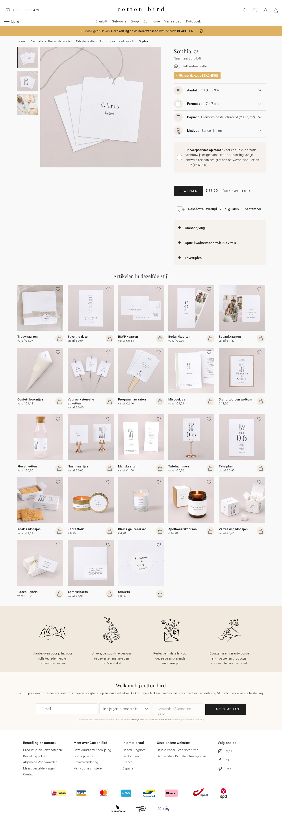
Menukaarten (127, 466)
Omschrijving (195, 228)
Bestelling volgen (35, 756)
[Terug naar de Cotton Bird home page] (141, 14)
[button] (201, 31)
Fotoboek (193, 21)
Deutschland (132, 756)
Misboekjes (176, 399)
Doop (135, 21)
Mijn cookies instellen (89, 768)
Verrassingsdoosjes (233, 529)
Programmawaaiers (132, 399)
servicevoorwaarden (161, 719)
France (128, 762)
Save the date (78, 336)
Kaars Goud (76, 529)
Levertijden (193, 258)
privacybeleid (137, 719)
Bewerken (189, 191)
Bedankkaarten (179, 336)
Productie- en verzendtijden (42, 750)
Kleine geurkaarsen (132, 529)
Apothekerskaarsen (182, 529)
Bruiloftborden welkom (235, 399)
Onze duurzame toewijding (92, 750)
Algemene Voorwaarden (40, 762)
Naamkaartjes (78, 466)
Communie (151, 21)
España (128, 768)
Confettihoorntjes (30, 399)
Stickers (124, 592)
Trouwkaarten (27, 336)
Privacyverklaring (86, 762)
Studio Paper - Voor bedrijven (177, 750)
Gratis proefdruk (85, 756)
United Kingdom (134, 750)
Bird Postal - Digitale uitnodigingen (181, 756)
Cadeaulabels (27, 592)
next (43, 110)
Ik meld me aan (225, 709)
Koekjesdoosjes (29, 529)
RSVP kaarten (128, 336)
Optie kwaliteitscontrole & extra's (210, 243)
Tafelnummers (179, 466)
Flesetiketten (27, 466)
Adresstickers (78, 592)
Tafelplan (226, 466)
